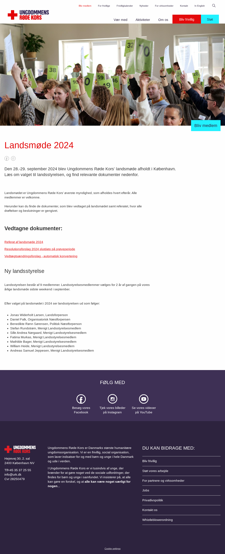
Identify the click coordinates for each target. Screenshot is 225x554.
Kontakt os (149, 510)
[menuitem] (122, 20)
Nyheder (144, 5)
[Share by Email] (13, 160)
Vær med (120, 20)
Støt (210, 19)
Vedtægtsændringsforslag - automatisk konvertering (40, 256)
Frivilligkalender (125, 5)
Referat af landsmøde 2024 (23, 242)
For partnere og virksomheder (163, 480)
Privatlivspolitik (152, 500)
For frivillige (104, 5)
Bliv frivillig (186, 19)
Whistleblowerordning (157, 520)
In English (200, 5)
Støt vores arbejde (155, 471)
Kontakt (184, 5)
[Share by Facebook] (6, 160)
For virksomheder (164, 5)
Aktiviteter (143, 20)
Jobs (145, 490)
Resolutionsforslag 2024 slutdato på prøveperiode (39, 249)
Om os (163, 20)
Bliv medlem (85, 5)
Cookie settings (113, 548)
